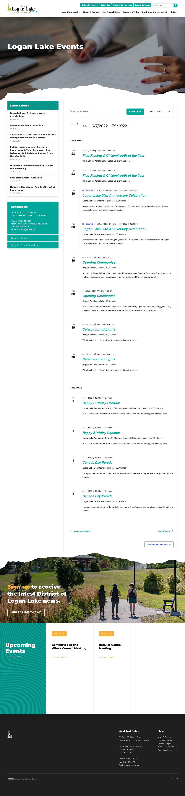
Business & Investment (154, 12)
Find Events (135, 111)
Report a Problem (20, 238)
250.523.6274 (41, 224)
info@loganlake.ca (26, 229)
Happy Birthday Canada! (101, 403)
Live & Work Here (111, 12)
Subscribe (105, 5)
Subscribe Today (26, 612)
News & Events (91, 12)
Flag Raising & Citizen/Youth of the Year (113, 155)
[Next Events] (77, 124)
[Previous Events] (72, 124)
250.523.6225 (24, 221)
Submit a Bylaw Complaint (25, 245)
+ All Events (13, 657)
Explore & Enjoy (131, 12)
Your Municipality (71, 12)
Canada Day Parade (97, 462)
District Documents (122, 5)
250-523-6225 (131, 758)
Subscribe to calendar (157, 544)
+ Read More (60, 657)
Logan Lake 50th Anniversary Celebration (114, 195)
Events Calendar (142, 5)
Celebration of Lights (98, 329)
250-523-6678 (129, 762)
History (174, 12)
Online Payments (90, 5)
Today (85, 126)
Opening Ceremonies (98, 262)
